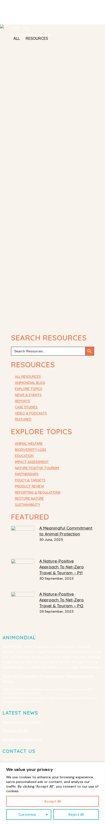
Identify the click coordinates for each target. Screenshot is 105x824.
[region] (52, 793)
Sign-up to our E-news (21, 722)
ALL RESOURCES (28, 376)
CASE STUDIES (26, 407)
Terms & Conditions (19, 676)
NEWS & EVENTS (28, 395)
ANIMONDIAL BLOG (30, 382)
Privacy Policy (52, 676)
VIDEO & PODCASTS (31, 413)
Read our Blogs (15, 730)
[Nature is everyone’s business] (47, 286)
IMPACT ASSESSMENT (32, 462)
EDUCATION (24, 456)
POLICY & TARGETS (30, 480)
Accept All (52, 801)
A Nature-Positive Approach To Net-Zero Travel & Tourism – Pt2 (61, 599)
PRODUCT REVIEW (29, 486)
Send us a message (18, 760)
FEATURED (23, 419)
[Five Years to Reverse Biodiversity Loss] (47, 68)
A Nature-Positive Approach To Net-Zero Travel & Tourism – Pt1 (61, 566)
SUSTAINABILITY (27, 504)
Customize (27, 814)
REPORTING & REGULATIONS (38, 492)
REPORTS (22, 401)
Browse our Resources (21, 739)
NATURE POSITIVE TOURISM (37, 468)
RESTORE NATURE (29, 498)
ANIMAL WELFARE (29, 443)
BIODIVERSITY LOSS (30, 449)
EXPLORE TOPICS (28, 389)
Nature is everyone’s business (44, 317)
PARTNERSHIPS (27, 474)
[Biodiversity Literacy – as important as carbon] (47, 140)
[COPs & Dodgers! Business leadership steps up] (47, 211)
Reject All (76, 814)
